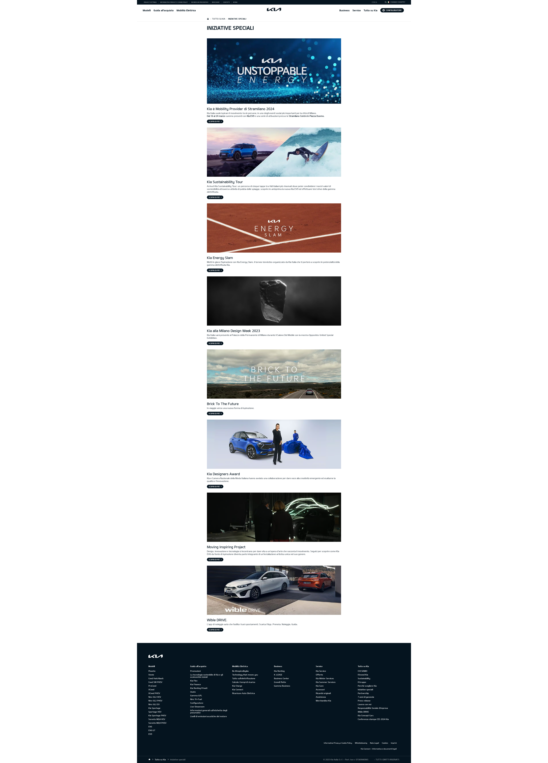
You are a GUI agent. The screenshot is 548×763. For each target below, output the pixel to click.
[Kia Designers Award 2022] (274, 444)
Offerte (319, 674)
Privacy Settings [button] (150, 2)
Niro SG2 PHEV (155, 700)
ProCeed (152, 686)
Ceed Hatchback (155, 678)
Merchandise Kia (323, 700)
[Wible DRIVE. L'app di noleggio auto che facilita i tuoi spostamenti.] (274, 591)
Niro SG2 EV (154, 704)
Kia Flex (193, 680)
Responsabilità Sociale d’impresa (373, 708)
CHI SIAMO (362, 671)
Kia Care (320, 686)
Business (344, 10)
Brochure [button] (215, 2)
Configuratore (394, 10)
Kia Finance (195, 684)
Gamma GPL (196, 695)
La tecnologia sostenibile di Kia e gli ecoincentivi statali (206, 675)
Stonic (151, 674)
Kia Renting (279, 671)
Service (356, 10)
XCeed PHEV (154, 693)
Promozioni (195, 671)
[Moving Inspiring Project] (274, 518)
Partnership (363, 693)
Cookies (385, 743)
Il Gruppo (362, 682)
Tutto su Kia (370, 10)
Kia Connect (237, 689)
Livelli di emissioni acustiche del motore (208, 716)
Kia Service (321, 671)
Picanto (151, 671)
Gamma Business (282, 686)
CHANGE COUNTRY (397, 2)
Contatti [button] (226, 2)
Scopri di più (214, 121)
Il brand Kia (363, 674)
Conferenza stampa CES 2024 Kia (373, 719)
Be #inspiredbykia (240, 671)
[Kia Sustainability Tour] (274, 152)
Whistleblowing (361, 743)
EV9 (150, 734)
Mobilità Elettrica (186, 10)
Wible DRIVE (363, 712)
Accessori (320, 689)
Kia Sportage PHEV (157, 715)
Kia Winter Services (325, 678)
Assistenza (321, 697)
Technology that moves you (245, 674)
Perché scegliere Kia (367, 686)
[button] (376, 2)
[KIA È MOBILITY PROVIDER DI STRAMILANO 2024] (274, 71)
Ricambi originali (323, 693)
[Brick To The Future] (274, 374)
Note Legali (374, 743)
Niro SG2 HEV (154, 697)
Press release (364, 700)
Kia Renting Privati (198, 688)
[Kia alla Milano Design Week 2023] (274, 301)
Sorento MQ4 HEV (156, 719)
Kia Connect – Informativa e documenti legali (379, 749)
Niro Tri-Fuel (196, 699)
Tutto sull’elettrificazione (243, 678)
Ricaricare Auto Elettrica (243, 693)
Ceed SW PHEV (155, 682)
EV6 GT (151, 730)
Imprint (394, 743)
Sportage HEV (154, 712)
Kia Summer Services (326, 682)
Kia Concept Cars (365, 715)
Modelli (147, 10)
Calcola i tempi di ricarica (243, 682)
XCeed (151, 689)
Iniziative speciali (365, 689)
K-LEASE (278, 674)
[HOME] (208, 19)
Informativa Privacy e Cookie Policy (338, 743)
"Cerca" (386, 2)
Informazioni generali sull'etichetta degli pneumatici (208, 711)
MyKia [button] (235, 2)
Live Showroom (197, 706)
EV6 (150, 726)
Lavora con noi (364, 704)
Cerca (374, 2)
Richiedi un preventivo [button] (199, 2)
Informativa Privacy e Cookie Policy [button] (174, 2)
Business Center (281, 678)
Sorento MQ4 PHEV (157, 723)
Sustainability (364, 678)
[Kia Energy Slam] (274, 228)
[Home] (149, 759)
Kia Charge (237, 686)
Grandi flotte (280, 682)
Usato (193, 692)
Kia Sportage (154, 708)
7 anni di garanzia (366, 697)
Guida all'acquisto (164, 10)
